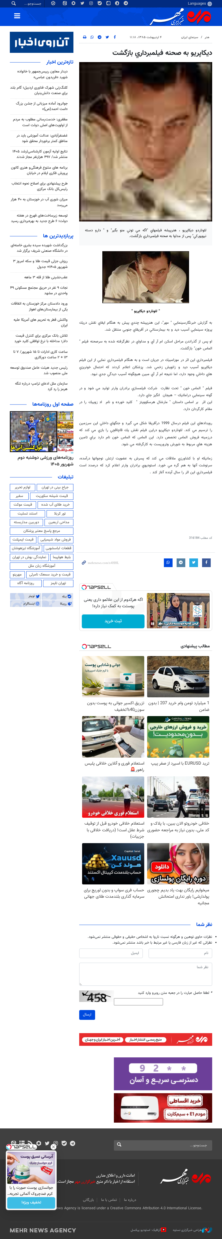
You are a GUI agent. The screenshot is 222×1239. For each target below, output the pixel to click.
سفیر (19, 496)
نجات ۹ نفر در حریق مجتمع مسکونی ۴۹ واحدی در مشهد (39, 290)
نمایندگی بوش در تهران (29, 557)
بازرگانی (88, 1200)
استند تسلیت (27, 514)
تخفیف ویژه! (31, 1203)
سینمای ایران (189, 37)
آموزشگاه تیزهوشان (26, 548)
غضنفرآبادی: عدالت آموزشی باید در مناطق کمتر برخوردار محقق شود (42, 138)
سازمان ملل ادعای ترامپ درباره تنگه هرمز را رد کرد (41, 386)
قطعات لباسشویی (58, 548)
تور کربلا (60, 514)
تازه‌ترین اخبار (59, 62)
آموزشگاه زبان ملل (41, 566)
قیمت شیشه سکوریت (52, 496)
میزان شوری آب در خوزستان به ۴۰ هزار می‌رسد (39, 202)
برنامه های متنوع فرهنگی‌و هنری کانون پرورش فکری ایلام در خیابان (39, 170)
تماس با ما (109, 1200)
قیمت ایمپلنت (23, 540)
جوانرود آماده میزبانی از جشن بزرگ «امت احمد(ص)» (42, 106)
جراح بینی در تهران (55, 487)
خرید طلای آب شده (55, 505)
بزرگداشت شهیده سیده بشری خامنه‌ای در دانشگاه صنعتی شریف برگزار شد (39, 248)
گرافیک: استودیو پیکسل (146, 1230)
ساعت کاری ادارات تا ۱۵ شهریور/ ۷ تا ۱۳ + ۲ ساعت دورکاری (40, 354)
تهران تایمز (58, 583)
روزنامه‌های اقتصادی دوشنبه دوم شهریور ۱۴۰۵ (43, 461)
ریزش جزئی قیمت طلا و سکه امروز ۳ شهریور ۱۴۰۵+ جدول (40, 264)
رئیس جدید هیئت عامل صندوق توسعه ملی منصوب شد (39, 370)
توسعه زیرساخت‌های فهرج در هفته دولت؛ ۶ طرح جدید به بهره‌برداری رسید (39, 218)
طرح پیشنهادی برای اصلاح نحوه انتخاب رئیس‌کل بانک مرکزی (40, 186)
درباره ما (130, 1200)
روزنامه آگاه (25, 583)
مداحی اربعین (59, 522)
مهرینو (17, 574)
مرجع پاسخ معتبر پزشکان (41, 531)
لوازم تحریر (22, 487)
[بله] (64, 1144)
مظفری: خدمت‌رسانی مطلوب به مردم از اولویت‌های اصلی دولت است (40, 122)
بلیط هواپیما (62, 557)
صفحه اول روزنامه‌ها (52, 404)
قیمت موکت (23, 505)
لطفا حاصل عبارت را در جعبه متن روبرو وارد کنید (175, 993)
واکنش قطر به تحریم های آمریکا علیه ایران (41, 322)
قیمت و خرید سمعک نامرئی (50, 574)
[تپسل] (84, 587)
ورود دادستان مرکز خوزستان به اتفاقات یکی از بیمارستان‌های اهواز (39, 306)
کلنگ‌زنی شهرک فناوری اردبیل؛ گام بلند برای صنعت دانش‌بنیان (39, 90)
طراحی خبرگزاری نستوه (187, 1230)
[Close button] (53, 1147)
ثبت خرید (113, 621)
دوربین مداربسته (26, 522)
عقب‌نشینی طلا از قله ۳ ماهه (46, 277)
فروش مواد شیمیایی (55, 540)
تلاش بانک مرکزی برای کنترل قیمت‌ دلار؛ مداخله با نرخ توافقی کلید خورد (41, 338)
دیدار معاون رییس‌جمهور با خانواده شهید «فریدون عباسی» (42, 74)
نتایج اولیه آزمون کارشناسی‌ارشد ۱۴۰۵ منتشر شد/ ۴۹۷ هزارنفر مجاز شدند (40, 154)
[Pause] (152, 623)
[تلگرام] (72, 1144)
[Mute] (160, 623)
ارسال (87, 1015)
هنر (207, 37)
